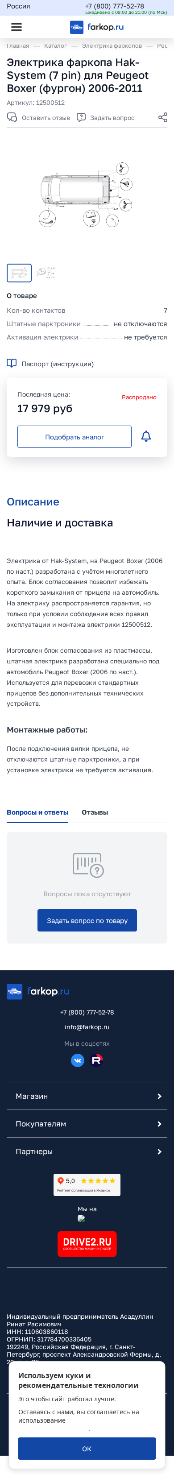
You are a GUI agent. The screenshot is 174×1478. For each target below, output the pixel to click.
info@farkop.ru (87, 1027)
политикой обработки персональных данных (76, 1424)
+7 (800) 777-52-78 (114, 6)
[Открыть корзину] (153, 27)
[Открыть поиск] (40, 27)
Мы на (87, 1209)
